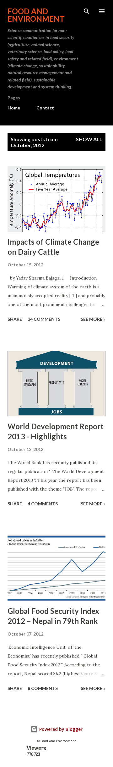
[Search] (86, 11)
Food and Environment (36, 15)
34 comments (44, 319)
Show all (89, 139)
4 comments (43, 503)
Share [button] (15, 319)
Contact (45, 107)
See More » (93, 319)
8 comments (43, 688)
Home (14, 107)
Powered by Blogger (60, 729)
